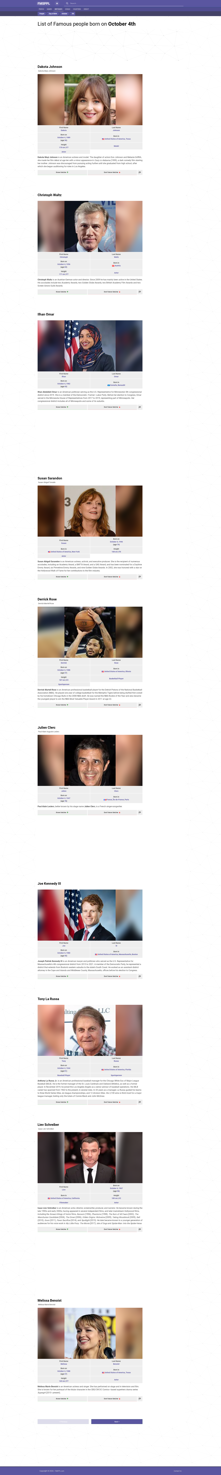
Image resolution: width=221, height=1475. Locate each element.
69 (65, 267)
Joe (63, 946)
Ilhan (64, 377)
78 (65, 801)
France (109, 800)
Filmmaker (63, 1203)
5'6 (120, 552)
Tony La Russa (48, 999)
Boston (135, 954)
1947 (68, 798)
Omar (116, 377)
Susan (63, 543)
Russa (116, 1061)
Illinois (128, 671)
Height (86, 9)
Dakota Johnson (50, 67)
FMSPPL (44, 3)
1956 (68, 264)
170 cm (62, 147)
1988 (68, 670)
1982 (68, 384)
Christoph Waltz (50, 195)
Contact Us (177, 1471)
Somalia (113, 385)
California (76, 1198)
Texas (128, 139)
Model (116, 146)
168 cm (115, 552)
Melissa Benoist (50, 1300)
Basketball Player (116, 679)
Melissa (64, 1364)
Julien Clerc (47, 727)
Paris (127, 800)
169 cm (62, 1381)
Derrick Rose (47, 599)
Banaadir (121, 385)
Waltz (116, 257)
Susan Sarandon (50, 478)
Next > (116, 1422)
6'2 (67, 680)
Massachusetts (125, 954)
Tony (64, 1061)
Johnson (116, 130)
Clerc (116, 791)
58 (118, 1191)
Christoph (64, 257)
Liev (63, 1190)
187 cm (62, 680)
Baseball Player (63, 1075)
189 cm (115, 1198)
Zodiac (67, 9)
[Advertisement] (110, 45)
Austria (118, 266)
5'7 (67, 147)
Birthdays (58, 9)
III (116, 946)
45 (65, 956)
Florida (128, 1070)
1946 (121, 542)
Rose (116, 663)
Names (49, 9)
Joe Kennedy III (49, 883)
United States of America (115, 139)
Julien (63, 791)
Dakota (64, 130)
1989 (68, 137)
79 (118, 545)
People (41, 9)
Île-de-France (118, 800)
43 (65, 386)
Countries (77, 9)
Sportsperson (63, 684)
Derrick (64, 663)
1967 (121, 1188)
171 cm (62, 274)
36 (65, 140)
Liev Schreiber (48, 1125)
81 (65, 1071)
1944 (68, 1068)
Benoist (116, 1364)
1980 (68, 953)
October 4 (61, 137)
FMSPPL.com (59, 1471)
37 (65, 673)
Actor (64, 152)
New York (76, 552)
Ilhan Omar (46, 314)
